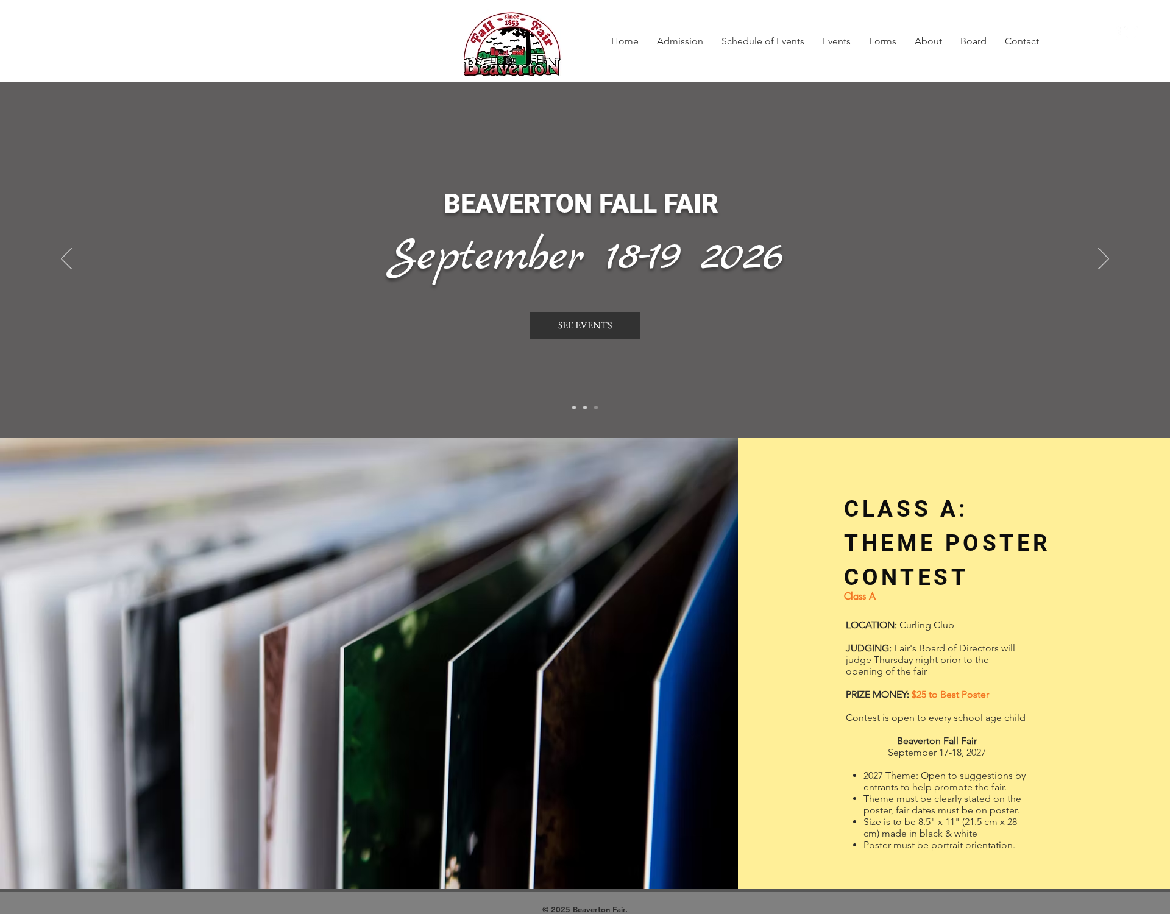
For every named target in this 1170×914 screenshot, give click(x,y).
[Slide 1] (574, 407)
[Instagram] (1131, 33)
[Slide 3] (585, 407)
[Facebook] (1114, 33)
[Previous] (66, 259)
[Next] (1103, 259)
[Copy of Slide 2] (596, 407)
